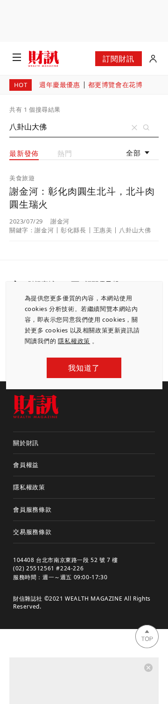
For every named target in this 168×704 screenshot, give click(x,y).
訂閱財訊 (118, 59)
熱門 (64, 153)
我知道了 (83, 368)
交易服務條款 (32, 532)
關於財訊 (26, 443)
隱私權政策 (74, 341)
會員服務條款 (32, 509)
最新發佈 (24, 153)
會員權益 (26, 464)
